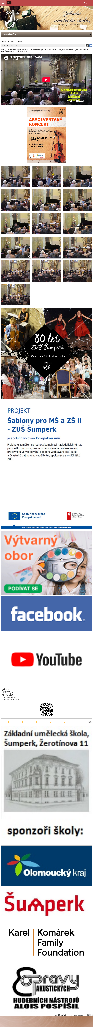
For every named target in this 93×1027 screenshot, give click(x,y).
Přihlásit (90, 1015)
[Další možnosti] (90, 3)
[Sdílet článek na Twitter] (87, 45)
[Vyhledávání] (85, 3)
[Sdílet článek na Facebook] (90, 45)
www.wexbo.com (77, 1015)
